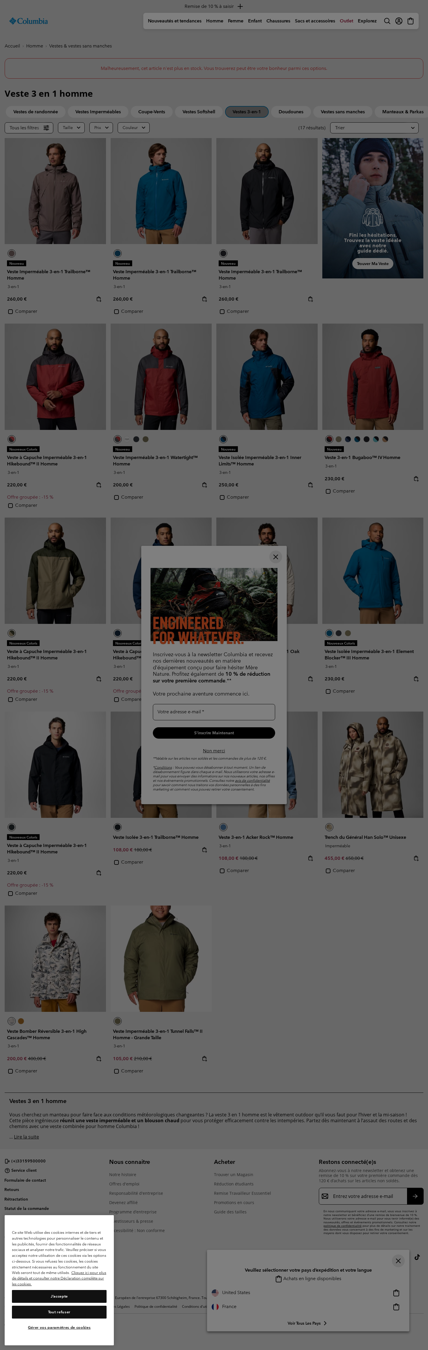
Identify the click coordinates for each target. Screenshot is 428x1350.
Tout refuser (59, 1312)
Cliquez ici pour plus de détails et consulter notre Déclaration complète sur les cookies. (59, 1278)
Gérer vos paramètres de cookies (59, 1327)
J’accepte (59, 1296)
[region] (59, 1280)
